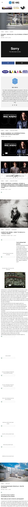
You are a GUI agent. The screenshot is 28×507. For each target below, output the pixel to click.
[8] (8, 429)
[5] (8, 379)
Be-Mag (3, 37)
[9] (8, 245)
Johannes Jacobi (5, 235)
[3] (8, 261)
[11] (8, 411)
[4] (8, 364)
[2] (8, 392)
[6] (8, 439)
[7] (8, 450)
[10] (8, 345)
